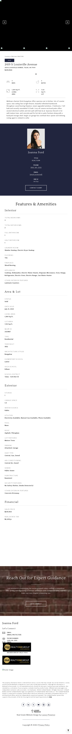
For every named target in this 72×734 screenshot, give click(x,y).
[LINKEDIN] (28, 705)
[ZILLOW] (49, 705)
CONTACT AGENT (36, 188)
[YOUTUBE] (38, 705)
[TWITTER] (33, 705)
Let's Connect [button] (36, 604)
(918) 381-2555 (36, 167)
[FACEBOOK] (23, 705)
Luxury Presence (48, 715)
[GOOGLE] (43, 705)
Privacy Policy (44, 725)
